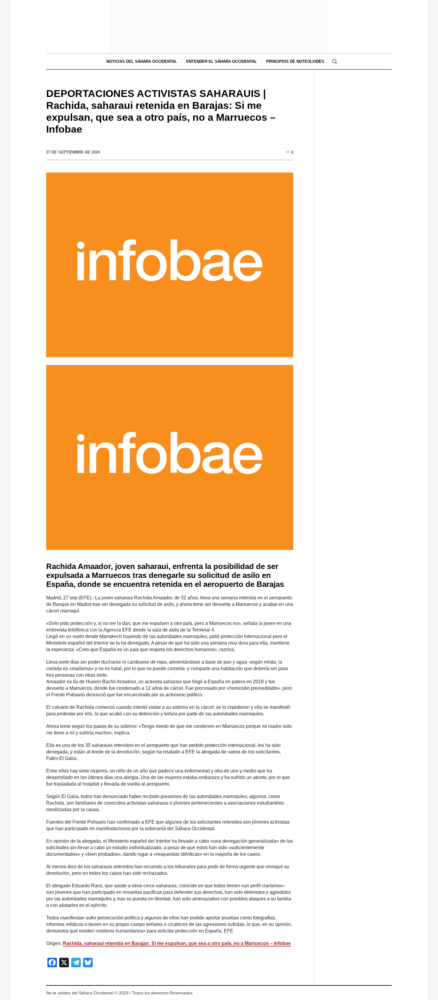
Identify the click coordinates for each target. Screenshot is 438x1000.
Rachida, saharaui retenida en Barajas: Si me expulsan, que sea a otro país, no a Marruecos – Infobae (177, 943)
